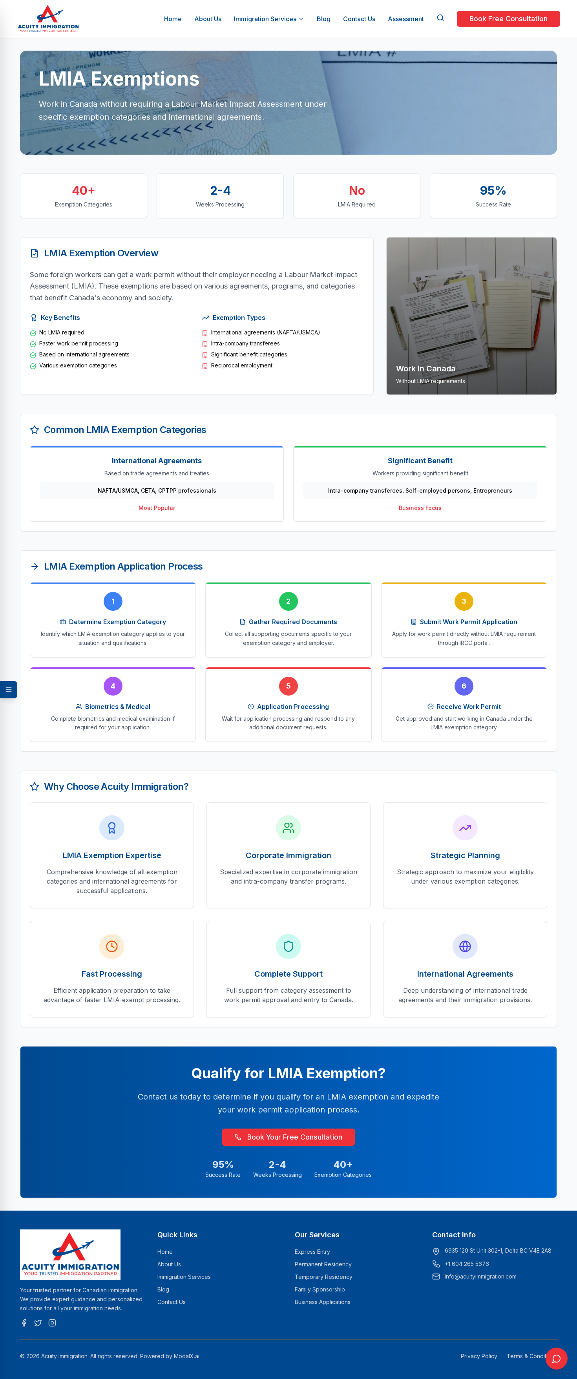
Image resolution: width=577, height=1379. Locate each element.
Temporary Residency (323, 1276)
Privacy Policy (479, 1356)
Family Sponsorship (320, 1289)
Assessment (406, 19)
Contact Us (359, 19)
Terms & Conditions (532, 1356)
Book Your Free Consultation (294, 1137)
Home (173, 19)
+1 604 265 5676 (467, 1263)
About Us (207, 19)
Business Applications (323, 1302)
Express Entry (312, 1251)
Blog (323, 19)
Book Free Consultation (508, 19)
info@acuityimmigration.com (481, 1276)
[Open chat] (557, 1359)
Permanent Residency (323, 1264)
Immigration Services (265, 19)
